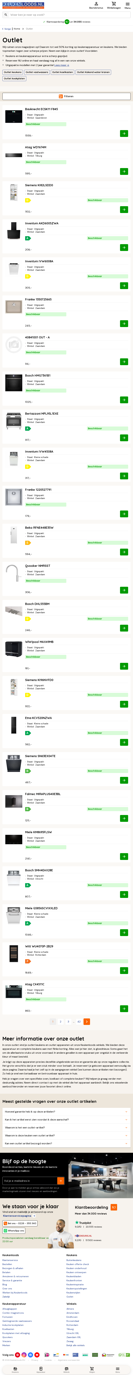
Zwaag (69, 1341)
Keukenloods (10, 1255)
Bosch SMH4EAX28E (39, 870)
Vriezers (6, 1341)
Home (17, 28)
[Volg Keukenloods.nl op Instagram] (24, 1354)
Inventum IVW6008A (39, 261)
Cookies (48, 1360)
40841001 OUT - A (37, 337)
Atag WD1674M (35, 147)
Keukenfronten (74, 1280)
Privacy (34, 1360)
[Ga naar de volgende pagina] (87, 1021)
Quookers (7, 1337)
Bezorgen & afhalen (12, 1268)
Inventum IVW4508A (39, 451)
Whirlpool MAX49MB (39, 642)
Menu (128, 7)
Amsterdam (72, 1312)
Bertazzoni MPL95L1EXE (41, 413)
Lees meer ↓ (61, 65)
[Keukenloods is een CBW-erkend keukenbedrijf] (124, 1355)
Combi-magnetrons (13, 1312)
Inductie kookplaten (13, 1325)
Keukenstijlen (73, 1292)
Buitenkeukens (73, 1260)
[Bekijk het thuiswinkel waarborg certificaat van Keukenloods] (108, 1355)
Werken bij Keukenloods (14, 1292)
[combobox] (66, 15)
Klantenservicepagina (17, 1215)
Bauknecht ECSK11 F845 (41, 109)
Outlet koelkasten (62, 72)
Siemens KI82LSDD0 (39, 185)
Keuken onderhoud (76, 1268)
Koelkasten (8, 1329)
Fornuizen (7, 1316)
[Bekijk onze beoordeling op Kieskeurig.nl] (101, 1236)
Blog (4, 1284)
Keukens (71, 1255)
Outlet (69, 1296)
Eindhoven (72, 1316)
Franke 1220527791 (38, 490)
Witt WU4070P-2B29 (39, 946)
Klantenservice (10, 1260)
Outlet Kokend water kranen (93, 72)
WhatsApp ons (16, 1230)
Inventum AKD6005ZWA (42, 223)
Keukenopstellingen (76, 1288)
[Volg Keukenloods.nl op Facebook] (30, 1354)
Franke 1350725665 (38, 299)
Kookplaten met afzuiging (16, 1333)
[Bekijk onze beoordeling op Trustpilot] (101, 1222)
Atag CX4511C (34, 984)
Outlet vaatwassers (37, 72)
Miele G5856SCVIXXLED (41, 908)
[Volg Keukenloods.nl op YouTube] (37, 1354)
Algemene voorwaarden (69, 1360)
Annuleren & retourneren (15, 1276)
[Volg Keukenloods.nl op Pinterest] (17, 1354)
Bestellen (7, 1264)
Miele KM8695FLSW (38, 832)
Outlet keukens (12, 72)
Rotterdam (72, 1325)
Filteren (68, 96)
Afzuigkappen (9, 1308)
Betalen (6, 1272)
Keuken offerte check (77, 1264)
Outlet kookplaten (14, 78)
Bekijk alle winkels (75, 1345)
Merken (6, 1345)
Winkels (71, 1303)
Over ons (7, 1288)
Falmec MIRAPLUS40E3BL (43, 794)
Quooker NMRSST (37, 566)
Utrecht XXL (72, 1333)
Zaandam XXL (73, 1337)
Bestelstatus (96, 7)
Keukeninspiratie (75, 1284)
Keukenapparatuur (14, 1303)
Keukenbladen (73, 1276)
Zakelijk (6, 1296)
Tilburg (70, 1329)
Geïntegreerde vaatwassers (17, 1321)
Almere (70, 1308)
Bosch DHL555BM (37, 604)
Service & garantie (12, 1280)
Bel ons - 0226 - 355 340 (22, 1223)
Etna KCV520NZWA (38, 718)
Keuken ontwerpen (76, 1272)
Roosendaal (72, 1321)
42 (79, 1021)
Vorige (7, 29)
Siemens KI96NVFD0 (39, 680)
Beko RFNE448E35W (39, 527)
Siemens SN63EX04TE (40, 756)
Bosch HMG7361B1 (37, 375)
